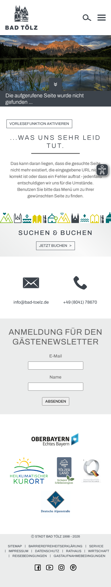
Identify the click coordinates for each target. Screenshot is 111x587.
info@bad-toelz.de (31, 302)
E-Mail (55, 356)
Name (55, 377)
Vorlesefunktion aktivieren (39, 124)
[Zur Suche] (87, 17)
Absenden (55, 401)
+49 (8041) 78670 (80, 302)
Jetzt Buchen (53, 246)
